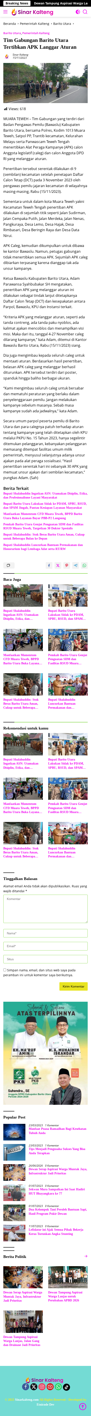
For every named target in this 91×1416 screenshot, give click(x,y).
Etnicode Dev (45, 1404)
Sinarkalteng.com (27, 1399)
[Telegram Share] (75, 565)
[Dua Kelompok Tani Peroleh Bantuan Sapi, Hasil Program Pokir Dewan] (14, 1213)
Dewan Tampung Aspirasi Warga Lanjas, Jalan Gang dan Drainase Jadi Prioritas (21, 1341)
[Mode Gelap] (77, 12)
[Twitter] (33, 1387)
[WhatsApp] (58, 1387)
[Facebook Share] (49, 565)
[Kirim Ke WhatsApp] (84, 565)
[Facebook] (25, 1387)
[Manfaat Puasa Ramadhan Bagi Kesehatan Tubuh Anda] (14, 1132)
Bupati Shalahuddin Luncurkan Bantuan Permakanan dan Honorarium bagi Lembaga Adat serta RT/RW (43, 547)
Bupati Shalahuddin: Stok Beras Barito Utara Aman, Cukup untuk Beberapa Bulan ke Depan (44, 536)
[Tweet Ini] (58, 565)
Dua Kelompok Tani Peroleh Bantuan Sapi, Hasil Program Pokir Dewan (58, 1211)
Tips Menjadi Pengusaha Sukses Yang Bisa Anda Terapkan (57, 1151)
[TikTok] (66, 1387)
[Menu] (6, 12)
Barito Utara (12, 33)
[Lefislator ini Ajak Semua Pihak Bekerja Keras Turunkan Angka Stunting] (14, 1233)
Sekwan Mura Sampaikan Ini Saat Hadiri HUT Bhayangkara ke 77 (57, 1191)
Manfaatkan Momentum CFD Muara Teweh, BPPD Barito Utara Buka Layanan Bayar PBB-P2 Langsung (42, 516)
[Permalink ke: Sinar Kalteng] (6, 56)
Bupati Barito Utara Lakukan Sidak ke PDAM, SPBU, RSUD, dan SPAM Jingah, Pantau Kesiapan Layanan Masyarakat (45, 505)
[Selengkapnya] (86, 1256)
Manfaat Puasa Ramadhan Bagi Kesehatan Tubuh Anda (57, 1130)
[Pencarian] (85, 12)
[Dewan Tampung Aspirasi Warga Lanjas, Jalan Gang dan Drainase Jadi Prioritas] (23, 1321)
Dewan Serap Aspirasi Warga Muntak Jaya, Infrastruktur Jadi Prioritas (58, 1171)
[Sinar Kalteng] (33, 12)
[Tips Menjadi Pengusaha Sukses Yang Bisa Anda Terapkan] (14, 1152)
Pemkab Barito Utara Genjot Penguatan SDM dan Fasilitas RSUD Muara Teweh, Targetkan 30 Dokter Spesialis (43, 526)
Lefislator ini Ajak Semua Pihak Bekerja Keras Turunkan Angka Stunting (56, 1231)
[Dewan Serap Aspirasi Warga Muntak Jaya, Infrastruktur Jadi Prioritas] (14, 1172)
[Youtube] (50, 1387)
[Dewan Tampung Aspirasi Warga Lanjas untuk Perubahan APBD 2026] (68, 1277)
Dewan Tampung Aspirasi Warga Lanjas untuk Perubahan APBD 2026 (65, 1296)
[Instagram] (42, 1387)
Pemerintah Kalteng (35, 33)
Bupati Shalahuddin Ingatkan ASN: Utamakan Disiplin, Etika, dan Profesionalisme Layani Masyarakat (45, 495)
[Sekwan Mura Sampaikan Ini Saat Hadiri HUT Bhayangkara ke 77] (14, 1192)
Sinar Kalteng (20, 55)
